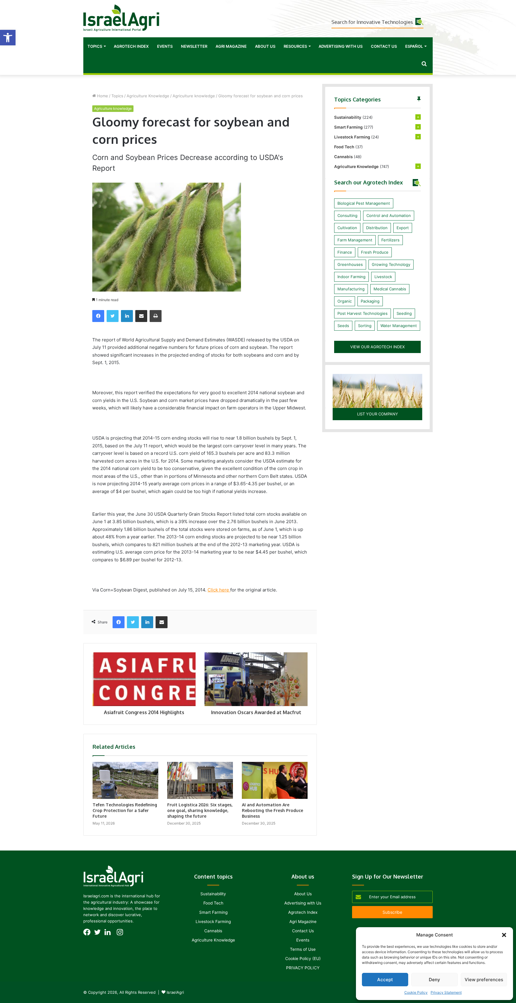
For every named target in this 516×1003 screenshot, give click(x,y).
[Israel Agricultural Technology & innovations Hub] (121, 17)
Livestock (383, 276)
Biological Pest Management (363, 203)
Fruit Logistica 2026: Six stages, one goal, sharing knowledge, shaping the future (199, 810)
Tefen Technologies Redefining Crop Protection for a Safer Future (125, 810)
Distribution (377, 227)
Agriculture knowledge (194, 95)
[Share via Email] (141, 316)
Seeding (404, 313)
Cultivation (347, 227)
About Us (265, 46)
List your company (377, 414)
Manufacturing (351, 288)
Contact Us (384, 46)
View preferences (484, 979)
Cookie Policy (416, 992)
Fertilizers (390, 240)
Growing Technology (391, 264)
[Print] (156, 316)
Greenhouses (350, 264)
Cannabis (343, 156)
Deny (434, 979)
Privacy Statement (446, 992)
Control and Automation (388, 215)
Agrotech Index (131, 46)
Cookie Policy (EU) (303, 958)
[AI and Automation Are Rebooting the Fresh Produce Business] (275, 780)
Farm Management (354, 240)
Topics (94, 46)
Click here (219, 590)
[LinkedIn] (127, 316)
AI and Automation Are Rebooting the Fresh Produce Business (272, 810)
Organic (344, 301)
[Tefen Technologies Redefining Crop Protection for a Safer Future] (125, 780)
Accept (385, 979)
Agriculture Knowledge (148, 95)
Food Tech (344, 146)
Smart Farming (348, 127)
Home (102, 95)
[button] (8, 37)
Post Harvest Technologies (362, 313)
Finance (344, 252)
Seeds (343, 325)
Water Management (398, 325)
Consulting (347, 215)
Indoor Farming (351, 276)
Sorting (364, 325)
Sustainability (347, 117)
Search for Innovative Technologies (372, 22)
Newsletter (194, 46)
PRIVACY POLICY (303, 967)
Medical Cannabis (390, 288)
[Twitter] (113, 316)
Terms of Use (303, 949)
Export (403, 227)
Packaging (370, 301)
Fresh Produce (374, 252)
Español (414, 46)
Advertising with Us (341, 46)
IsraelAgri (175, 992)
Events (165, 46)
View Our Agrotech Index (377, 346)
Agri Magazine (231, 46)
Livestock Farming (352, 137)
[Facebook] (98, 316)
